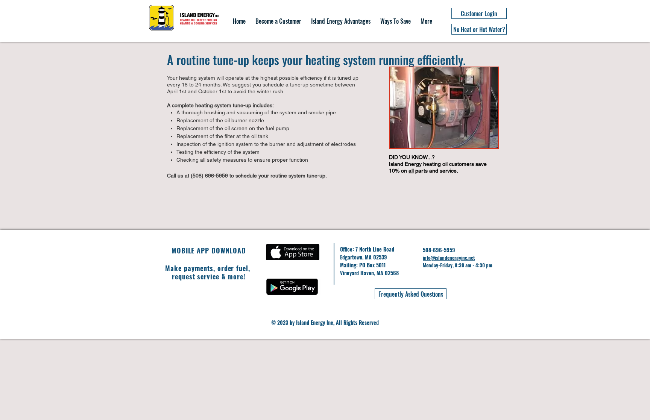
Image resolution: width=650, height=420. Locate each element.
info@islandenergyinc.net (449, 257)
